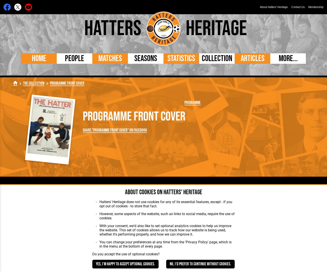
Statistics (181, 58)
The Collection (33, 83)
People (74, 58)
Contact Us (298, 7)
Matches (110, 58)
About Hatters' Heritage (274, 7)
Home (39, 58)
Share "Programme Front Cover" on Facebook (115, 130)
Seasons (145, 58)
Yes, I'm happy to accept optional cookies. (125, 264)
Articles (252, 58)
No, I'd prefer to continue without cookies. (200, 264)
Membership (315, 7)
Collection (217, 58)
